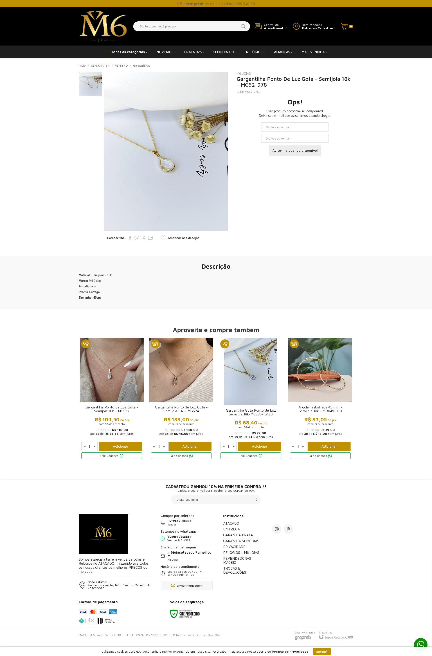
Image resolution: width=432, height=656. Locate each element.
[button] (90, 84)
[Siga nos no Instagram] (276, 529)
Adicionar (120, 446)
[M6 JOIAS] (103, 26)
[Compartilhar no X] (143, 238)
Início (82, 65)
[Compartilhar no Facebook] (130, 238)
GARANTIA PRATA (238, 535)
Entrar (307, 28)
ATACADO (231, 523)
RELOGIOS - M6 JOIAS (241, 552)
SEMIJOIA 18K (100, 65)
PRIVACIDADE (234, 547)
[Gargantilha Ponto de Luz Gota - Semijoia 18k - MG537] (111, 399)
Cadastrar (325, 28)
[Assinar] (256, 499)
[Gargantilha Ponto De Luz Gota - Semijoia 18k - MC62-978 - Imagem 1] (90, 84)
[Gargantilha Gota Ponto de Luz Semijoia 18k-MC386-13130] (251, 399)
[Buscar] (243, 26)
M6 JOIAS (244, 73)
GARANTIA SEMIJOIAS (241, 541)
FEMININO (121, 65)
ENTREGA (231, 529)
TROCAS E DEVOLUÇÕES (234, 570)
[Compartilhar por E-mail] (150, 238)
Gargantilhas (141, 65)
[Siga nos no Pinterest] (288, 529)
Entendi (321, 651)
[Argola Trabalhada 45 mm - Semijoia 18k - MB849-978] (320, 399)
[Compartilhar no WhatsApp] (137, 238)
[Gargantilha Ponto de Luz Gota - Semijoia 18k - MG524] (181, 399)
